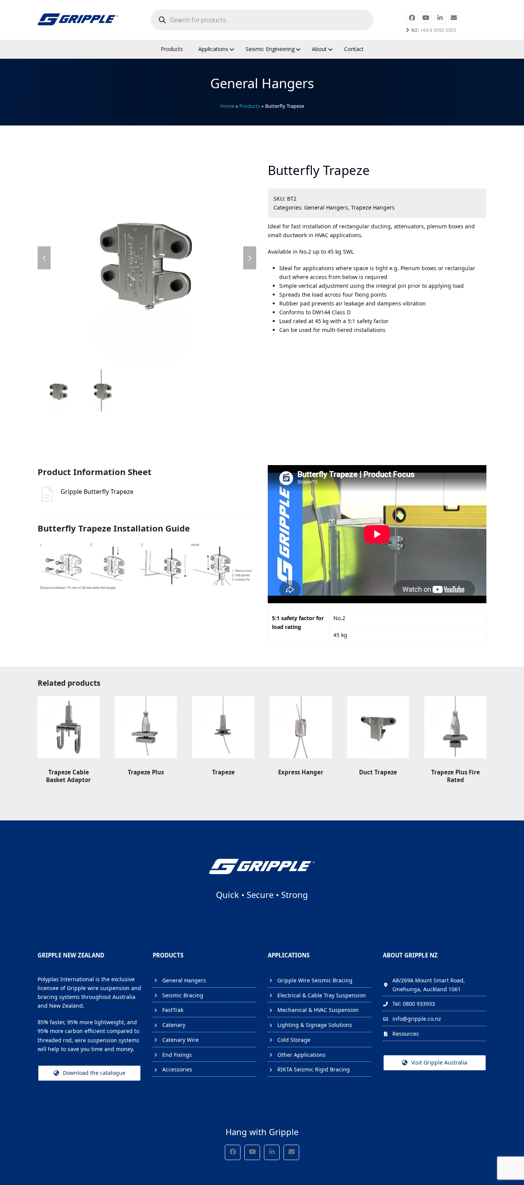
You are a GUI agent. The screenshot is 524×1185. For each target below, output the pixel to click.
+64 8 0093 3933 (433, 29)
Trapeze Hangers (373, 207)
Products (249, 105)
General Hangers (326, 207)
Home (227, 105)
